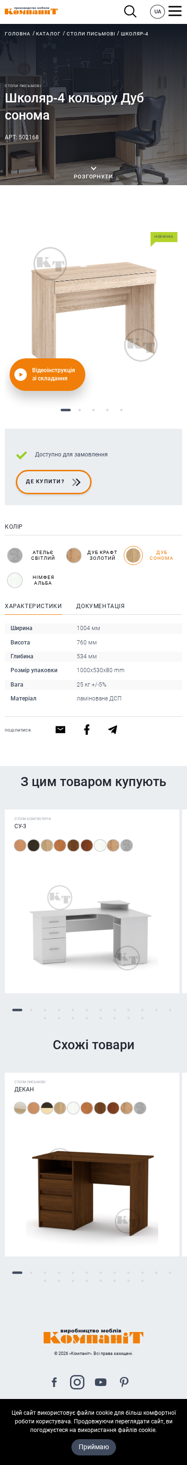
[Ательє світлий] (126, 845)
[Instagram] (77, 1383)
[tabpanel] (93, 303)
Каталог (48, 33)
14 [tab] (59, 1018)
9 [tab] (128, 1010)
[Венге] (33, 845)
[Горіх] (73, 845)
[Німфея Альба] (100, 845)
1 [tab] (66, 410)
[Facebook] (54, 1383)
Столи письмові (91, 33)
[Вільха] (60, 845)
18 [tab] (114, 1018)
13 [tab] (45, 1018)
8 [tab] (114, 1010)
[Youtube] (101, 1383)
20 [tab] (142, 1018)
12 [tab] (170, 1010)
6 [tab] (86, 1010)
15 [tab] (72, 1018)
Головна (18, 33)
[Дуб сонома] (47, 845)
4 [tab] (107, 410)
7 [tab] (100, 1010)
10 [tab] (142, 1010)
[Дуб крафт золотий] (113, 845)
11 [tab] (156, 1010)
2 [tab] (80, 410)
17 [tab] (100, 1018)
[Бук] (20, 845)
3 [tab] (94, 410)
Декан (24, 1089)
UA (157, 12)
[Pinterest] (124, 1383)
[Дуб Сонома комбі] (20, 1108)
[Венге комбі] (47, 1108)
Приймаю (94, 1447)
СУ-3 (20, 826)
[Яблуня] (87, 845)
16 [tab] (86, 1018)
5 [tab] (121, 410)
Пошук (133, 12)
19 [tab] (128, 1018)
